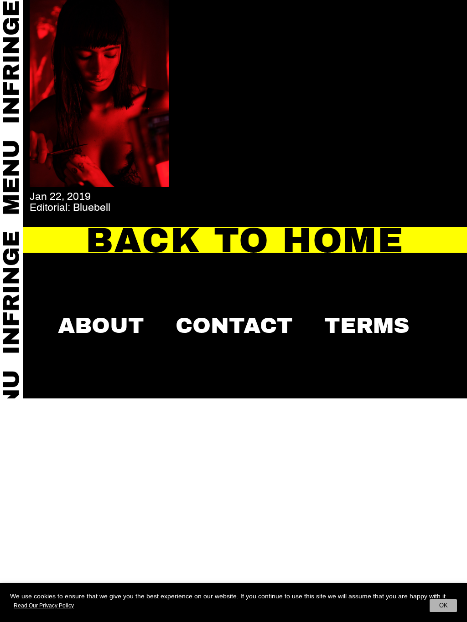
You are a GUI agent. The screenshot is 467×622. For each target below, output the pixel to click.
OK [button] (443, 605)
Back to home (245, 240)
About (101, 325)
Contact (234, 325)
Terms (367, 325)
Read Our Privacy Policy (44, 605)
